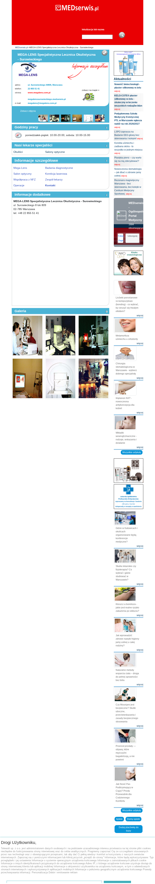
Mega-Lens (20, 167)
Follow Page (120, 238)
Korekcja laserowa (56, 173)
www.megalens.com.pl (39, 92)
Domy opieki (133, 819)
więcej (117, 91)
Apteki (119, 819)
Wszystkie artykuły (131, 452)
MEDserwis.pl (21, 47)
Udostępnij (132, 236)
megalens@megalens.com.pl (42, 103)
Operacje (18, 185)
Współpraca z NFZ (24, 179)
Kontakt (50, 185)
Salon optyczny (22, 173)
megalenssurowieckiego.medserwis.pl (47, 99)
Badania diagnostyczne (59, 167)
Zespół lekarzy (54, 179)
